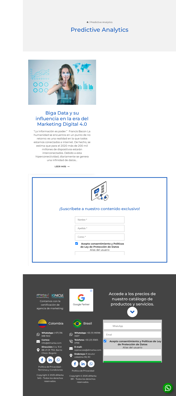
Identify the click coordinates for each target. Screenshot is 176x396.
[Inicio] (87, 22)
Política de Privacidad (49, 366)
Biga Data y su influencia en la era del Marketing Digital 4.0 (62, 118)
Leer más (62, 166)
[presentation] (62, 82)
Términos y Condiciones (50, 370)
